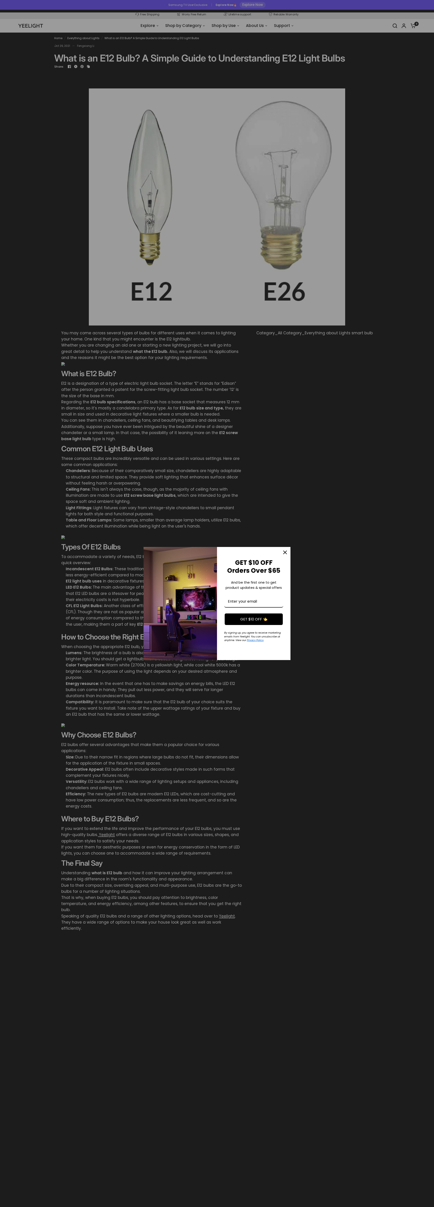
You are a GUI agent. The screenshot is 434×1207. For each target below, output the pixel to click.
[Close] (285, 552)
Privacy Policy (255, 640)
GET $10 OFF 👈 (253, 619)
